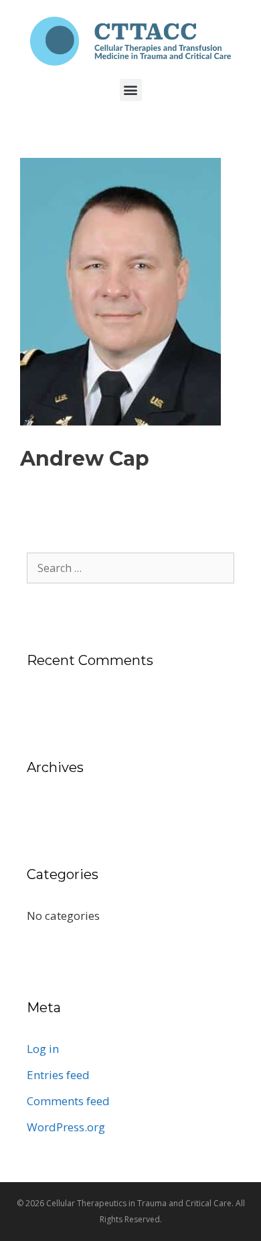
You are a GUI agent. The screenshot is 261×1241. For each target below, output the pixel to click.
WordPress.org (66, 1127)
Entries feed (58, 1074)
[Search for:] (130, 567)
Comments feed (68, 1101)
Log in (43, 1048)
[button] (131, 90)
